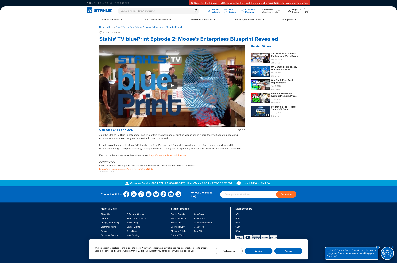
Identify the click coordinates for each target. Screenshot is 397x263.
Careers (104, 218)
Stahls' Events (133, 227)
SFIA (237, 231)
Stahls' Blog (132, 222)
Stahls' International (203, 222)
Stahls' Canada (178, 214)
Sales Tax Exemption (136, 218)
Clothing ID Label (179, 231)
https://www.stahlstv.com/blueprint (168, 155)
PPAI (237, 222)
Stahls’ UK (198, 231)
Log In (295, 9)
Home (102, 27)
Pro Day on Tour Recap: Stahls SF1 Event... (283, 108)
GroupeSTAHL (178, 235)
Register (296, 12)
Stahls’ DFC (176, 222)
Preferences (229, 251)
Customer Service (109, 235)
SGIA (237, 227)
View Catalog (133, 235)
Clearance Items (108, 227)
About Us (105, 214)
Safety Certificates (135, 214)
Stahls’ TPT (199, 227)
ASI (237, 214)
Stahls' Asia (199, 214)
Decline (258, 251)
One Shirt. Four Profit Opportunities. (282, 81)
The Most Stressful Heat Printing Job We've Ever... (284, 54)
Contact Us (106, 231)
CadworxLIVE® (178, 227)
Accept (288, 251)
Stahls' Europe (200, 218)
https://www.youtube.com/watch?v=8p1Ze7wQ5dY (126, 169)
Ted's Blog (132, 231)
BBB (237, 218)
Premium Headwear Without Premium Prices (284, 94)
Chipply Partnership (110, 222)
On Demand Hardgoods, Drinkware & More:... (284, 68)
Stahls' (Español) (178, 218)
